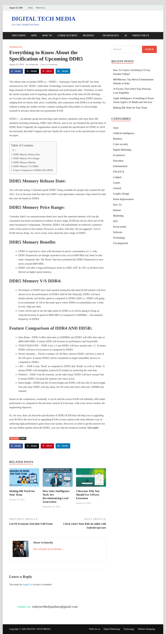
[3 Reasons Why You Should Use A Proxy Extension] (91, 478)
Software (117, 232)
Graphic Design (121, 193)
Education (18, 35)
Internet (117, 210)
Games (116, 182)
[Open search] (155, 36)
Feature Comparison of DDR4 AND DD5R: (33, 170)
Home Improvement (123, 199)
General (117, 188)
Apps (34, 35)
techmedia (33, 64)
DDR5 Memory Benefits (24, 162)
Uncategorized (120, 243)
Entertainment (120, 166)
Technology (110, 35)
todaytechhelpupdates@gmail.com (55, 606)
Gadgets (117, 177)
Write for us (40, 8)
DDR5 (22, 438)
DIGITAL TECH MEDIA (44, 19)
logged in (27, 584)
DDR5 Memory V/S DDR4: (26, 166)
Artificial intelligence (123, 133)
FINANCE (118, 171)
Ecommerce (119, 155)
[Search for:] (134, 49)
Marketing (118, 215)
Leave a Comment (49, 64)
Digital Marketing (122, 149)
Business (88, 35)
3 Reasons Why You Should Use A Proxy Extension (87, 495)
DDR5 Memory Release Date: (27, 154)
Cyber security (67, 35)
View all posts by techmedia (49, 549)
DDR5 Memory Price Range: (26, 158)
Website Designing (146, 629)
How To (47, 35)
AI (125, 35)
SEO (115, 221)
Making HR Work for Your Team (130, 107)
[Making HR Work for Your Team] (24, 478)
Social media (119, 226)
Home (30, 8)
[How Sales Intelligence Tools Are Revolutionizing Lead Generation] (58, 478)
